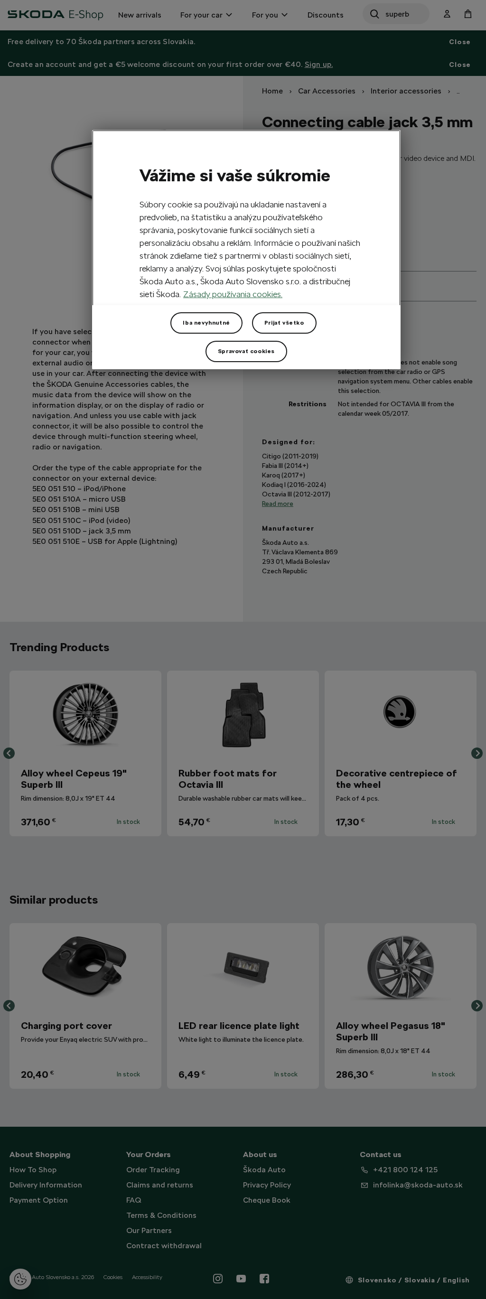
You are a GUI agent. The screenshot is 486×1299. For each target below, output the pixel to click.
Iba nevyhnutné (206, 322)
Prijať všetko (284, 322)
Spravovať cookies (246, 351)
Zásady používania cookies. (232, 294)
